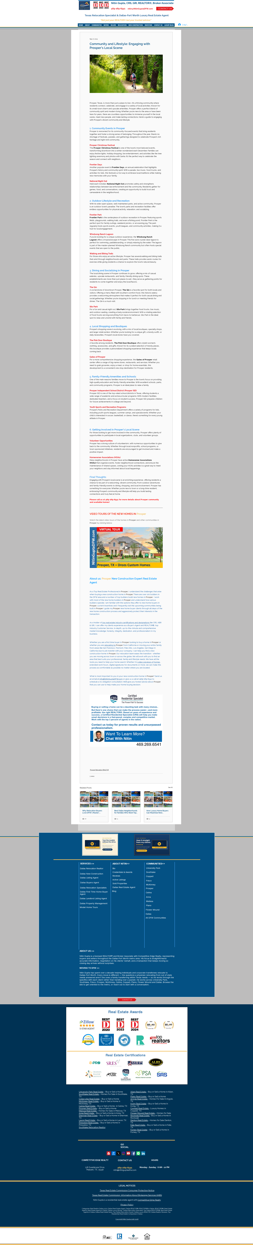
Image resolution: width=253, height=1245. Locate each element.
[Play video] (126, 547)
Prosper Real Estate (88, 1108)
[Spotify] (138, 1153)
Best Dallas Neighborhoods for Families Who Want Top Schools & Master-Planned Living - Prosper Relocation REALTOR (125, 812)
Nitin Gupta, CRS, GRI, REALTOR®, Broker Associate (142, 3)
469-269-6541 (118, 8)
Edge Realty (155, 1200)
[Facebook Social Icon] (133, 1153)
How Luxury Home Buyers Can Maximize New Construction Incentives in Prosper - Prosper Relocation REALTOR (157, 812)
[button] (87, 25)
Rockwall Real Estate (140, 1115)
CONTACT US (125, 1160)
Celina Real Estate (87, 1106)
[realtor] (109, 1153)
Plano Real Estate (138, 1096)
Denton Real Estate (139, 1120)
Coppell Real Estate (139, 1108)
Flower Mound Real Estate (142, 1113)
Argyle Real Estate (139, 1099)
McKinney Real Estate (89, 1101)
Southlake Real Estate (89, 1094)
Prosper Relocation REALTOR (99, 770)
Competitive (143, 1200)
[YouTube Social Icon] (128, 1153)
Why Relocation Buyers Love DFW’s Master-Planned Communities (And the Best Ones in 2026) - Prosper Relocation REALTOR (93, 812)
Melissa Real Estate (88, 1111)
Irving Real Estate (138, 1103)
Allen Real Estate (138, 1092)
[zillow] (114, 1153)
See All (170, 787)
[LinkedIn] (143, 1153)
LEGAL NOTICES (127, 1185)
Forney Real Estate (138, 1130)
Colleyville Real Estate (89, 1099)
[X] (118, 1153)
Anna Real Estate (87, 1113)
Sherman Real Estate (88, 1115)
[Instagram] (123, 1153)
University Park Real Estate (91, 1092)
